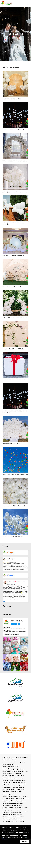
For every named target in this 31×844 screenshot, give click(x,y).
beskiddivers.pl (12, 757)
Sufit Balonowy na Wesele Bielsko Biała (14, 505)
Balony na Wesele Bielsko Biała (12, 99)
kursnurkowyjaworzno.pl (8, 768)
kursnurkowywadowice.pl (8, 775)
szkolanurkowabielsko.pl (8, 782)
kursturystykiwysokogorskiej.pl (17, 821)
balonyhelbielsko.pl (7, 801)
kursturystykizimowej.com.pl (9, 819)
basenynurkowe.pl (19, 785)
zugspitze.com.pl (14, 817)
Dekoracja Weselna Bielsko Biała (12, 286)
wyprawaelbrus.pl (7, 816)
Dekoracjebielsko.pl (24, 798)
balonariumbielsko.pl (7, 803)
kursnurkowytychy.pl (16, 773)
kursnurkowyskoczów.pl (8, 771)
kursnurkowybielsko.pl (20, 762)
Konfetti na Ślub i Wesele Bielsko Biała (14, 349)
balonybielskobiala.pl (17, 800)
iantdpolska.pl (6, 791)
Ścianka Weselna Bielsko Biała (11, 443)
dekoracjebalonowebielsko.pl (21, 807)
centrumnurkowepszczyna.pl (9, 760)
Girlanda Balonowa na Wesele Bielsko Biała (15, 318)
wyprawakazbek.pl (7, 814)
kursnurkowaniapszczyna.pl (19, 784)
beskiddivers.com (20, 787)
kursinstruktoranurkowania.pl (15, 791)
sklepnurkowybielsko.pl (8, 784)
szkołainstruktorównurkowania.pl (10, 793)
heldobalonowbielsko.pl (8, 805)
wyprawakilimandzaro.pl (16, 814)
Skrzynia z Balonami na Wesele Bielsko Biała (15, 474)
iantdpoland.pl (22, 789)
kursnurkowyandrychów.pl (8, 762)
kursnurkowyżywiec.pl (19, 775)
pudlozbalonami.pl (17, 805)
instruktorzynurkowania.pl (8, 789)
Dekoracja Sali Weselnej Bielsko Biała (13, 255)
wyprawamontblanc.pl (16, 812)
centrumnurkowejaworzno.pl (9, 759)
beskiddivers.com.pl (7, 798)
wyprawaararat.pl (6, 812)
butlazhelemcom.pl (17, 809)
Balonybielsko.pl (15, 798)
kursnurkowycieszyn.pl (8, 764)
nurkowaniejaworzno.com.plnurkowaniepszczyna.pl (14, 778)
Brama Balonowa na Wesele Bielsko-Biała (14, 161)
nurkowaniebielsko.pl (7, 776)
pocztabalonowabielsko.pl (8, 807)
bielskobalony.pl (15, 801)
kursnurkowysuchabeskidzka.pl (21, 771)
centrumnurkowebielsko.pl (22, 757)
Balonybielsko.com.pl (7, 800)
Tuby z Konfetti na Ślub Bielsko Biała (13, 537)
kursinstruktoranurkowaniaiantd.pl (10, 796)
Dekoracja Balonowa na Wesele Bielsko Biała (15, 192)
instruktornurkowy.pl (22, 796)
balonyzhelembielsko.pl (17, 803)
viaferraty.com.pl (6, 817)
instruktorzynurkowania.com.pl (9, 794)
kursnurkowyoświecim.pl (8, 769)
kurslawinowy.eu (19, 819)
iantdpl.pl (16, 789)
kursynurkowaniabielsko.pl (9, 780)
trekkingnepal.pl (20, 816)
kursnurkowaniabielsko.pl (20, 780)
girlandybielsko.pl (6, 810)
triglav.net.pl (13, 816)
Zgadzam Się (24, 841)
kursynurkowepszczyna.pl (8, 785)
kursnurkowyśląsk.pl (7, 773)
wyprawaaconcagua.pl (23, 810)
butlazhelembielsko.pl (7, 809)
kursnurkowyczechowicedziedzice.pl (11, 766)
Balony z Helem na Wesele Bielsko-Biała (14, 130)
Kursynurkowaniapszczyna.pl (9, 787)
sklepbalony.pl (22, 801)
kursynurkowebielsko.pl (19, 782)
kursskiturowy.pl (6, 821)
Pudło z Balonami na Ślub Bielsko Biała (14, 380)
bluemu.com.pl (14, 810)
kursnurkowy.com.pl (20, 760)
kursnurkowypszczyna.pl (19, 769)
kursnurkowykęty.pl (18, 768)
